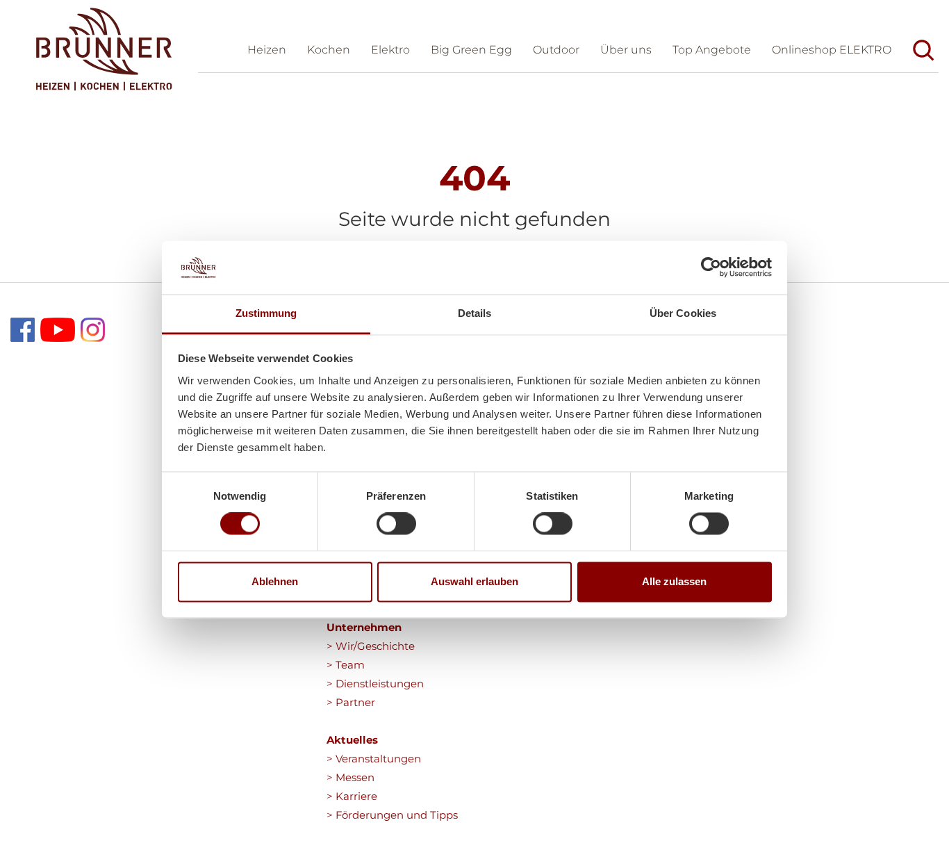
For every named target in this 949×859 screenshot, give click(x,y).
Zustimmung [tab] (266, 313)
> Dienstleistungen (375, 683)
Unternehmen (364, 627)
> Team (346, 664)
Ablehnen (274, 581)
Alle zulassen (674, 581)
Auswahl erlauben (474, 581)
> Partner (351, 702)
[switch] (396, 524)
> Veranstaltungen (374, 758)
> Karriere (352, 796)
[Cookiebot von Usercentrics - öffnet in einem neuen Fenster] (711, 267)
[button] (626, 52)
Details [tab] (475, 313)
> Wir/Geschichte (371, 646)
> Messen (350, 777)
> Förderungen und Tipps (392, 814)
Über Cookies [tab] (683, 313)
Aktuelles (352, 739)
